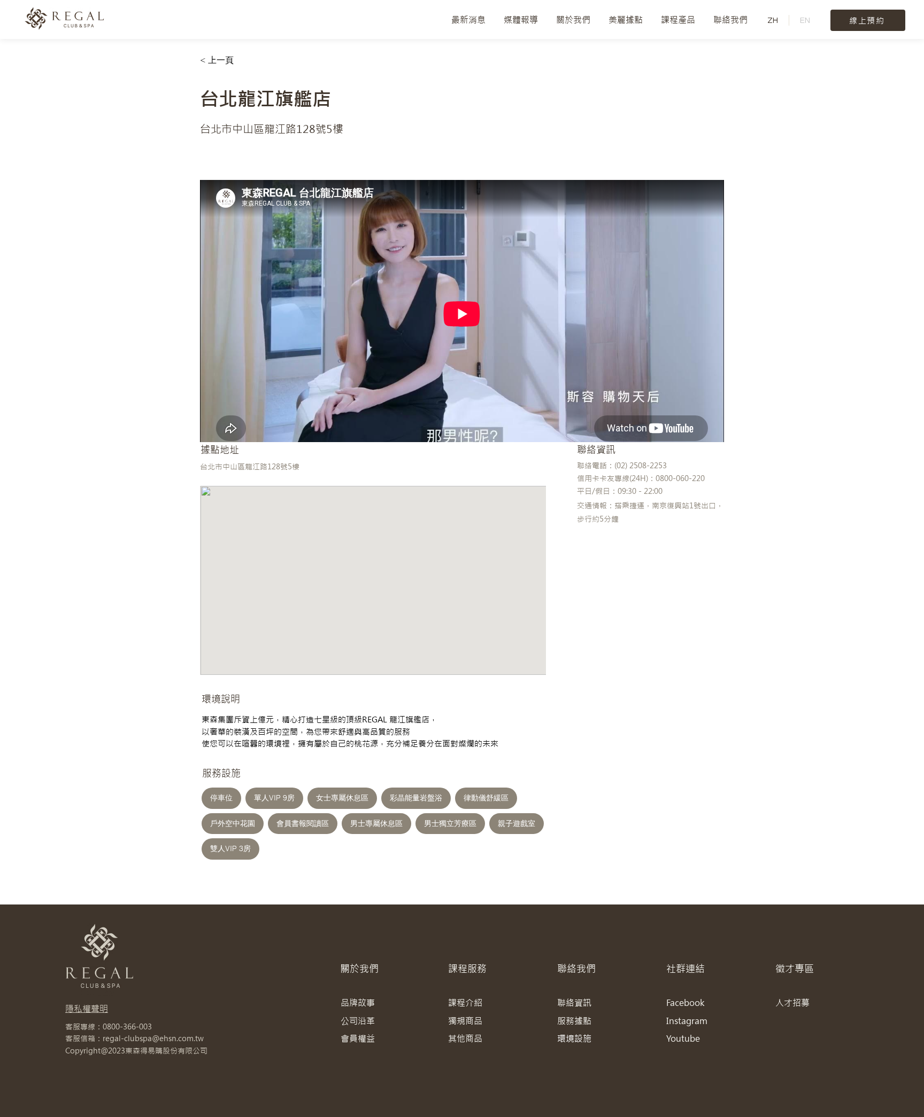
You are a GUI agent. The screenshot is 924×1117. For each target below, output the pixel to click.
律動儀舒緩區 (486, 798)
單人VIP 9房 (274, 798)
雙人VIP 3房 (230, 848)
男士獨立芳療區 (450, 823)
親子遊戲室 (516, 823)
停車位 (221, 798)
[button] (573, 19)
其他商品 (465, 1038)
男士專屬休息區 (376, 823)
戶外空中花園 (232, 823)
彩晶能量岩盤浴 (416, 798)
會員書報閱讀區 (302, 823)
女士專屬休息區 (342, 798)
